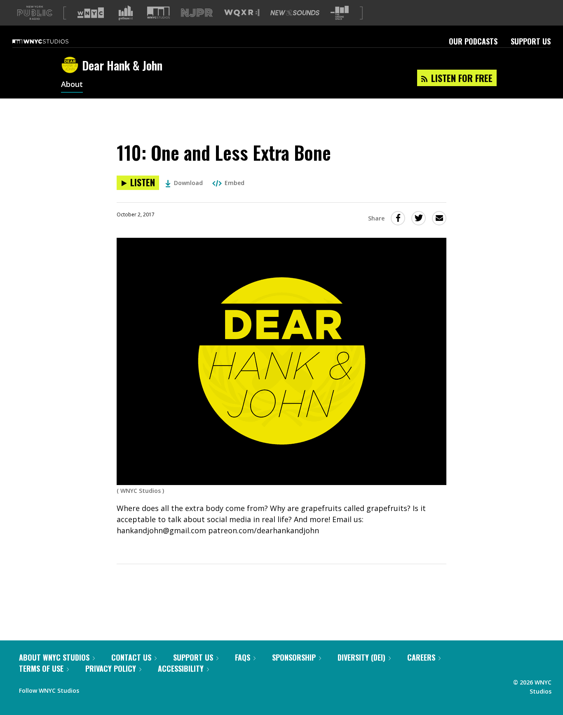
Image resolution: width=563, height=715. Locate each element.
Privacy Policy (110, 668)
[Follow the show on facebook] (91, 689)
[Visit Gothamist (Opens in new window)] (125, 12)
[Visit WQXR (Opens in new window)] (241, 13)
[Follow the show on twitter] (107, 689)
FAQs (242, 657)
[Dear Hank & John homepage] (71, 65)
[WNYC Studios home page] (50, 41)
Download (188, 183)
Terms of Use (41, 668)
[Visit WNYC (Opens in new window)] (90, 12)
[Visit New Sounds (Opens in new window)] (294, 13)
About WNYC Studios (54, 657)
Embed (234, 183)
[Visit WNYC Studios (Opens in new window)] (158, 13)
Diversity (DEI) (361, 657)
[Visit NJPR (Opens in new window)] (197, 13)
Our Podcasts (473, 41)
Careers (421, 657)
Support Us (531, 41)
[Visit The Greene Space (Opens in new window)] (340, 13)
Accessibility (181, 668)
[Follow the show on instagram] (123, 689)
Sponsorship (294, 657)
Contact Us (131, 657)
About (72, 85)
